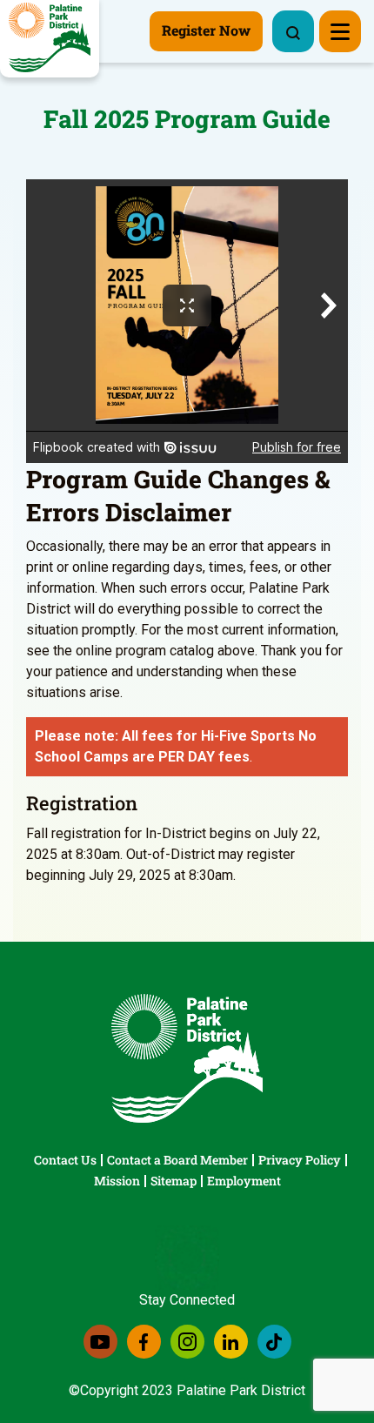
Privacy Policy (299, 1159)
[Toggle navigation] (340, 31)
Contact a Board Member (177, 1159)
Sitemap (173, 1180)
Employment (244, 1180)
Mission (117, 1180)
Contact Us (65, 1159)
